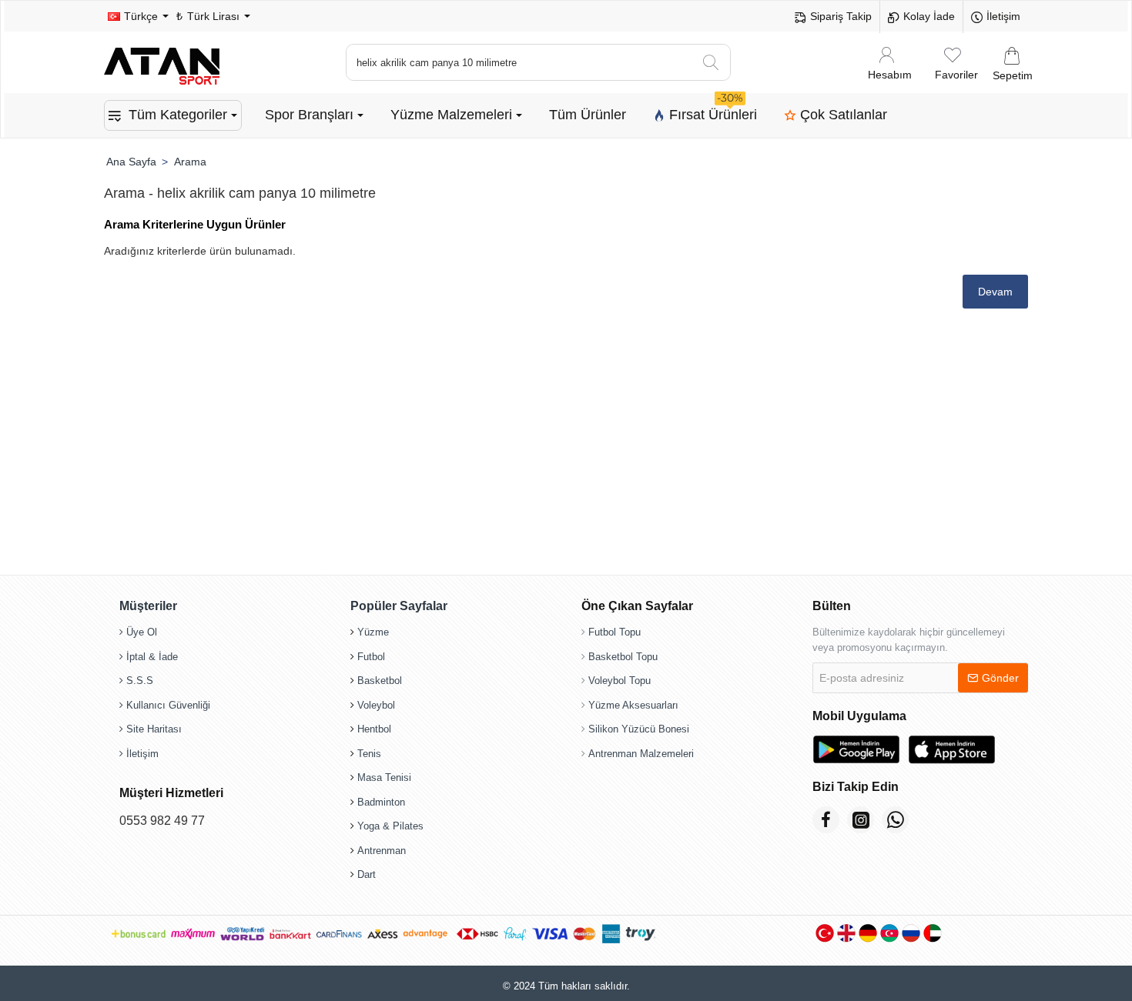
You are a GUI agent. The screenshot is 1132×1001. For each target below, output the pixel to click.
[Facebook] (825, 819)
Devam (995, 291)
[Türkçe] (825, 933)
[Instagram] (860, 819)
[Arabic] (932, 933)
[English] (846, 933)
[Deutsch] (868, 933)
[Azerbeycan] (889, 933)
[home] (131, 161)
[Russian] (911, 933)
